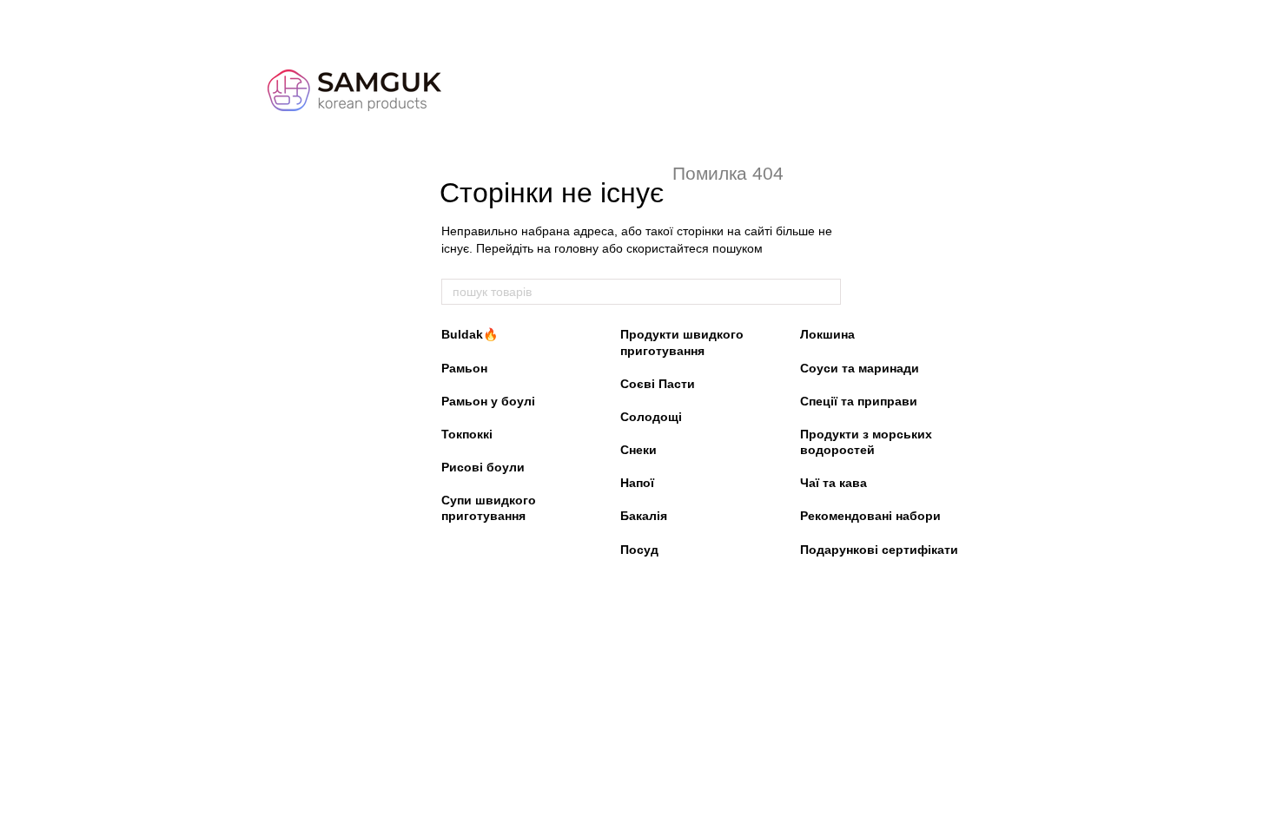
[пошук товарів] (827, 292)
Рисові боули (483, 467)
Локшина (827, 334)
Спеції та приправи (858, 401)
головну (576, 248)
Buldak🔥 (469, 334)
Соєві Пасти (657, 384)
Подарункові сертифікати (879, 550)
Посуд (639, 550)
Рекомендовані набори (870, 516)
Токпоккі (467, 434)
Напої (637, 483)
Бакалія (643, 516)
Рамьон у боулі (488, 401)
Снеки (638, 450)
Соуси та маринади (859, 368)
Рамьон (464, 368)
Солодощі (651, 417)
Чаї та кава (833, 483)
